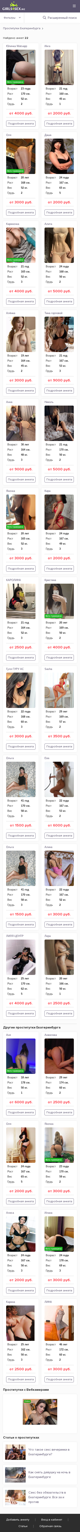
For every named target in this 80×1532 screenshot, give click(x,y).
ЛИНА (48, 1301)
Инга (47, 46)
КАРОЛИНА (13, 580)
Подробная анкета (21, 123)
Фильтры (9, 17)
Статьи (22, 1526)
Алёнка (10, 313)
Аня (8, 1034)
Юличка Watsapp (16, 46)
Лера (48, 936)
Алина (48, 847)
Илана (48, 1212)
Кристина (50, 580)
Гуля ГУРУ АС (15, 669)
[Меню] (74, 6)
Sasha (48, 669)
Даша (48, 135)
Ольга (10, 758)
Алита (48, 223)
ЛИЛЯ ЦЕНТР (15, 936)
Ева (47, 758)
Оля (8, 135)
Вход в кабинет (51, 1519)
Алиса (10, 1212)
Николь (49, 402)
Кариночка (12, 223)
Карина (10, 1301)
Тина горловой (53, 313)
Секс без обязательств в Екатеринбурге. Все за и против (47, 1497)
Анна (9, 402)
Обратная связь (50, 1526)
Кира (47, 490)
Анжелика (51, 1034)
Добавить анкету (17, 1519)
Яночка (10, 490)
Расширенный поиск (62, 18)
